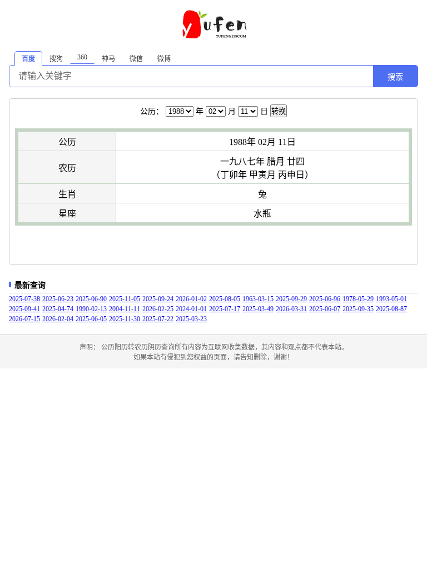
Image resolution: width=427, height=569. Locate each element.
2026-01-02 (191, 299)
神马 (108, 59)
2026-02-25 (157, 309)
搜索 (395, 76)
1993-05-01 (391, 299)
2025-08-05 (224, 299)
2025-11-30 (124, 319)
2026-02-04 (57, 319)
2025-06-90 (91, 299)
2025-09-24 (157, 299)
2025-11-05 (124, 299)
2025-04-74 (57, 309)
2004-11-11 (124, 309)
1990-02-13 (91, 309)
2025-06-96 (324, 299)
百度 (28, 59)
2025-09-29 (291, 299)
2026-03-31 (291, 309)
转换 (278, 111)
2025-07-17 (224, 309)
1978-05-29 (358, 299)
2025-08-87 (391, 309)
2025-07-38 (24, 299)
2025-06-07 (324, 309)
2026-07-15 (24, 319)
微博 (164, 59)
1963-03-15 (258, 299)
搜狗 (56, 59)
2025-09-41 (24, 309)
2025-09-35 (358, 309)
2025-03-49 (258, 309)
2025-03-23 (191, 319)
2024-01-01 (191, 309)
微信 (136, 59)
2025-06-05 (91, 319)
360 (82, 57)
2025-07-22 (157, 319)
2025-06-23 (57, 299)
